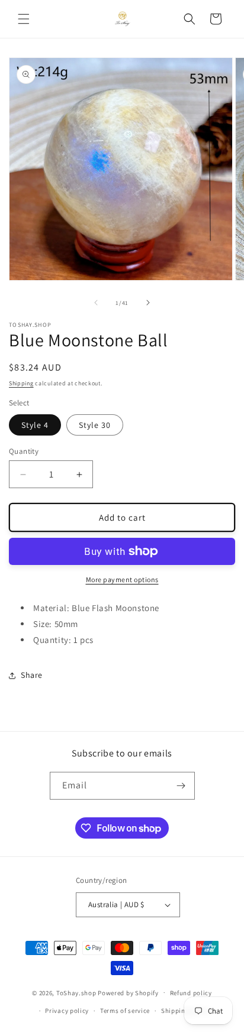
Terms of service (125, 1010)
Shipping (21, 383)
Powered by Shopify (128, 992)
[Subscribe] (181, 786)
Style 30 (95, 425)
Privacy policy (67, 1010)
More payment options (122, 579)
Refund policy (191, 993)
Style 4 (35, 425)
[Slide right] (148, 303)
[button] (24, 19)
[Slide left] (96, 303)
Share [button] (32, 675)
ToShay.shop (76, 992)
